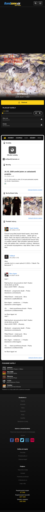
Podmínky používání (23, 476)
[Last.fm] (32, 440)
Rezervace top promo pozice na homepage (22, 432)
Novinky (11, 138)
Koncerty (22, 404)
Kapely (23, 401)
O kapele (19, 138)
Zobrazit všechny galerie (35, 218)
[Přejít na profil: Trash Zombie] (6, 229)
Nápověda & (23, 470)
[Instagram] (27, 440)
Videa (22, 408)
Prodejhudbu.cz (22, 456)
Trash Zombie (14, 228)
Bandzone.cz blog (23, 421)
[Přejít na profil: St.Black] (6, 257)
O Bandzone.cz (22, 480)
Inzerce (23, 435)
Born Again (13, 273)
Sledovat (24, 102)
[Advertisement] (22, 30)
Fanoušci (22, 411)
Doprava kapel (23, 459)
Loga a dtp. (23, 483)
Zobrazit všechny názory (35, 357)
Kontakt (23, 473)
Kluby (22, 414)
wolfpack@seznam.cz (12, 159)
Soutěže (22, 418)
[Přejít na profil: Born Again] (6, 275)
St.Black (12, 256)
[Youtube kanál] (17, 440)
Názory (32, 138)
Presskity (22, 452)
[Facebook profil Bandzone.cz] (12, 440)
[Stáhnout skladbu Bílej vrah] (41, 119)
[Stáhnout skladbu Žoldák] (41, 125)
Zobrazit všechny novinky (35, 190)
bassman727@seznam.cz (16, 247)
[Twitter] (22, 440)
